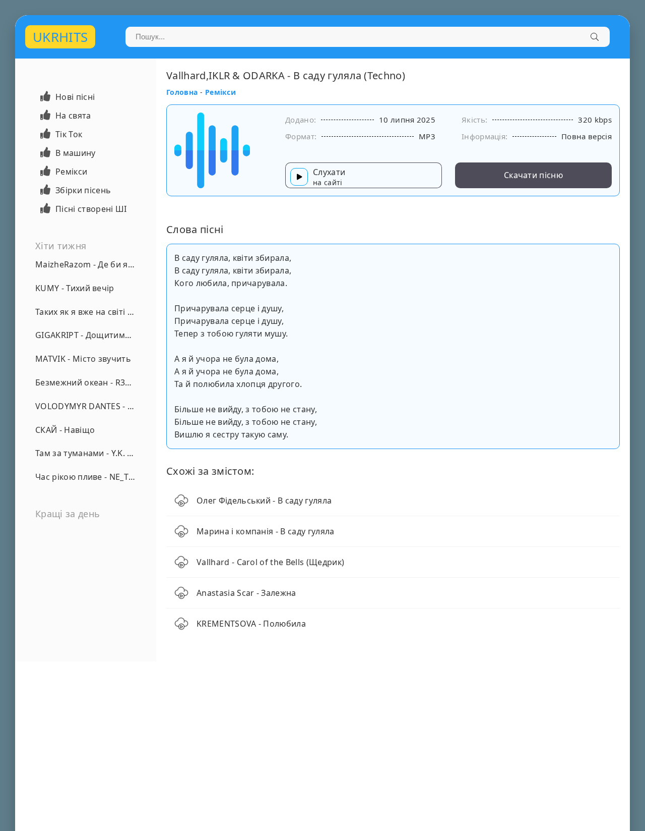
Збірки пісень (83, 190)
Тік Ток (68, 134)
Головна (182, 92)
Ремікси (71, 171)
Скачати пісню (533, 175)
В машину (75, 152)
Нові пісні (75, 96)
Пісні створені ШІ (90, 208)
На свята (73, 115)
